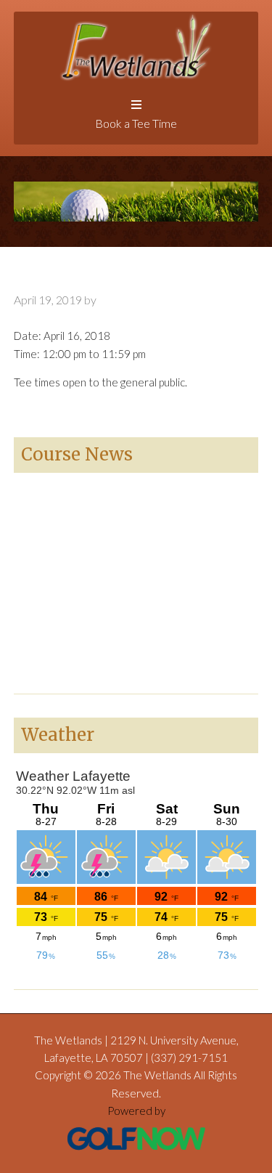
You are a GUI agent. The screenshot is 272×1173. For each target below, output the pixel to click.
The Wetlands (136, 47)
